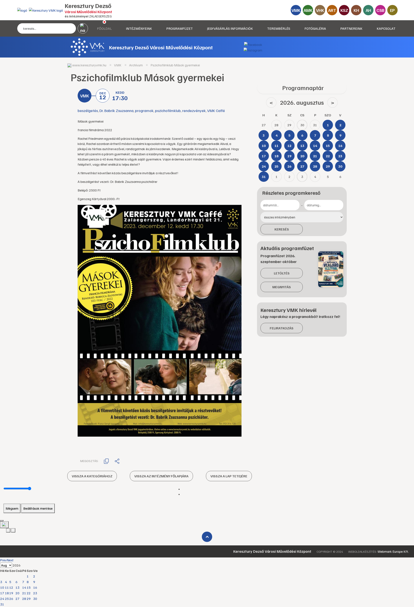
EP (392, 10)
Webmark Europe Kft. (393, 551)
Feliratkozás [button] (281, 328)
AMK (308, 10)
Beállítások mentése (38, 508)
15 (29, 587)
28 (24, 598)
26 (11, 598)
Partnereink (351, 28)
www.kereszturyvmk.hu (89, 65)
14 (24, 587)
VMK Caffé (216, 110)
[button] (106, 461)
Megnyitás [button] (281, 287)
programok (144, 110)
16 (35, 587)
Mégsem (12, 508)
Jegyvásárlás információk (230, 28)
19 (11, 593)
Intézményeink (139, 28)
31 (2, 604)
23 (35, 593)
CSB (380, 10)
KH (356, 10)
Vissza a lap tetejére (228, 476)
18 (7, 593)
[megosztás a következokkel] (117, 461)
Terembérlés (278, 28)
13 (17, 587)
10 (2, 587)
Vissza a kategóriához (92, 476)
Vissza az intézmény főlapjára (161, 476)
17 (2, 593)
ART (332, 10)
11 (7, 587)
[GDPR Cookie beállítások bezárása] (1, 520)
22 (29, 593)
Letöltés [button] (282, 273)
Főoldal (104, 28)
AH (368, 10)
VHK (320, 10)
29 (29, 598)
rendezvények (194, 110)
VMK (296, 10)
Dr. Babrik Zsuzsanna (116, 110)
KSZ (344, 10)
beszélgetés (88, 110)
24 (2, 598)
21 (24, 593)
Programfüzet (179, 28)
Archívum (136, 65)
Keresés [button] (281, 229)
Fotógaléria (315, 28)
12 (11, 587)
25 (7, 598)
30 (35, 598)
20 (17, 593)
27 (17, 598)
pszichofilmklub (168, 110)
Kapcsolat (386, 28)
